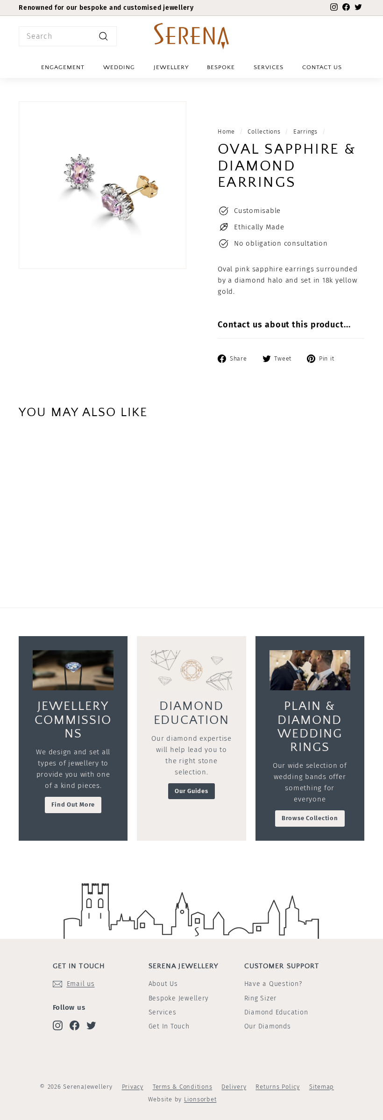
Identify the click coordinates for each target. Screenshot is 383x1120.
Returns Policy (277, 1086)
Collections (264, 131)
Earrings (305, 131)
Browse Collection (310, 818)
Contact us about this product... (284, 324)
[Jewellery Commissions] (73, 670)
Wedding (119, 67)
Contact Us (322, 67)
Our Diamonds (267, 1026)
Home (226, 131)
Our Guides (191, 790)
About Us (163, 984)
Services (269, 67)
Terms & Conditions (183, 1086)
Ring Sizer (260, 998)
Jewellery (171, 67)
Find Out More (73, 804)
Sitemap (321, 1086)
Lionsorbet (200, 1099)
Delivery (233, 1086)
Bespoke (221, 67)
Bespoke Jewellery (179, 998)
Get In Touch (169, 1026)
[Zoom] (102, 185)
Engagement (63, 67)
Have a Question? (273, 984)
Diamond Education (276, 1012)
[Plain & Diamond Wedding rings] (310, 670)
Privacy (132, 1086)
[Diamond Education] (191, 670)
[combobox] (68, 36)
